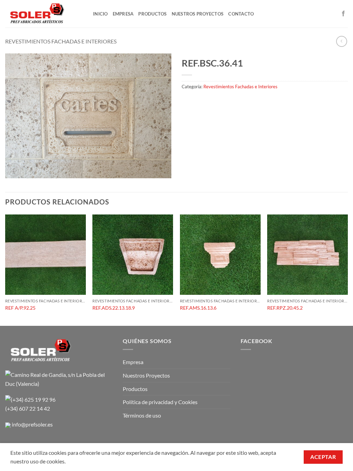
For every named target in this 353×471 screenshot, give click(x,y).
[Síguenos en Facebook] (343, 14)
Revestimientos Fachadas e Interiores (61, 41)
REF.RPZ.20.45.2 (285, 308)
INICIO (100, 14)
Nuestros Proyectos (146, 375)
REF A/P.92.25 (20, 308)
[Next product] (341, 41)
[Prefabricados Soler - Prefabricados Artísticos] (44, 14)
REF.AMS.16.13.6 (198, 308)
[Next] (347, 269)
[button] (14, 170)
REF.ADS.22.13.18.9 (113, 308)
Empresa (133, 362)
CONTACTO (241, 14)
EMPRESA (123, 14)
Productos (135, 388)
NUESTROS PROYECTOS (198, 14)
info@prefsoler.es (32, 424)
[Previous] (5, 269)
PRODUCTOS (152, 14)
